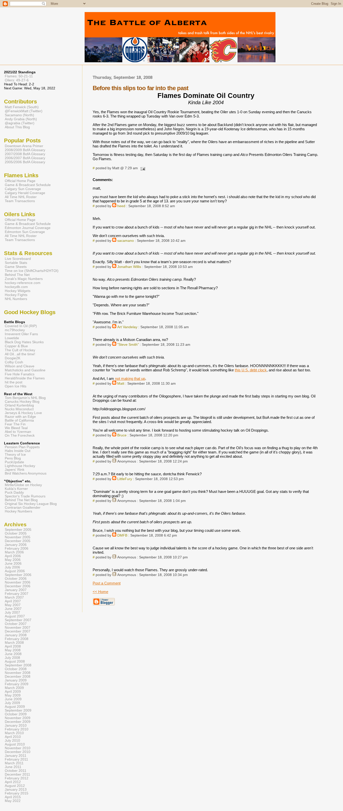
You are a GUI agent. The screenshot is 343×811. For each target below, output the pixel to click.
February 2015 (16, 793)
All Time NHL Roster (21, 197)
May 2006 (13, 560)
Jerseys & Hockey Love (23, 413)
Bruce (122, 435)
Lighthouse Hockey (20, 466)
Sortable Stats (16, 263)
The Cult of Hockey (20, 350)
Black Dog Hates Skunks (24, 342)
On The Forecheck (20, 435)
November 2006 (17, 582)
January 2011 (15, 756)
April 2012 (13, 782)
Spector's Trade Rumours (25, 496)
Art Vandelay (127, 327)
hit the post (13, 382)
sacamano (125, 241)
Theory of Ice (15, 454)
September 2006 (18, 575)
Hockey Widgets (17, 291)
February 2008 (16, 639)
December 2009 (17, 722)
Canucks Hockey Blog (22, 401)
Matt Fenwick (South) (22, 107)
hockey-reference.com (22, 283)
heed (121, 206)
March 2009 (14, 688)
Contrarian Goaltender (22, 507)
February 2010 (16, 729)
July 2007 (12, 612)
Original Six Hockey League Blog (31, 504)
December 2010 (17, 752)
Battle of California (19, 420)
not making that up (130, 378)
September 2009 (18, 710)
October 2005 (16, 533)
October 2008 (16, 669)
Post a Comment (107, 583)
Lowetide (12, 338)
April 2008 (13, 646)
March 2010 (14, 733)
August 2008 (15, 661)
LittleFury (124, 479)
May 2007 (13, 605)
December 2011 (17, 774)
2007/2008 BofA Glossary (25, 154)
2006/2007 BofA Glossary (25, 158)
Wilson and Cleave (19, 366)
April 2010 (13, 737)
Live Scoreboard (18, 259)
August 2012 (15, 786)
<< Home (100, 592)
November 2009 (17, 718)
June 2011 (13, 767)
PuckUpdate (14, 462)
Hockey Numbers (18, 511)
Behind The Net (17, 275)
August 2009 (15, 707)
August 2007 (15, 616)
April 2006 (13, 556)
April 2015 (13, 797)
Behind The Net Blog (21, 500)
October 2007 (16, 624)
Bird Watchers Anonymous (25, 473)
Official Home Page (20, 181)
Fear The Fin (15, 424)
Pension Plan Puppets (22, 447)
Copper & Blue (16, 346)
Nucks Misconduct (19, 409)
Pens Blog (13, 458)
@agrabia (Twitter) (19, 123)
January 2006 (16, 545)
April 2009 (13, 691)
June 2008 (13, 654)
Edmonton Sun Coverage (25, 232)
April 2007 (13, 601)
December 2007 (17, 631)
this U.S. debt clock (251, 370)
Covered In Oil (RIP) (21, 326)
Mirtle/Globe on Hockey (23, 485)
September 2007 (18, 620)
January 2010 (16, 725)
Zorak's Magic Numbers (24, 279)
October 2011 (15, 771)
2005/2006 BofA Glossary (25, 162)
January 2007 (16, 590)
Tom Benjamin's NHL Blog (25, 398)
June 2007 (13, 609)
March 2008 (14, 643)
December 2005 (17, 541)
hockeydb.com (16, 287)
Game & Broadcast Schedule (28, 185)
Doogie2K (12, 358)
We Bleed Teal (16, 428)
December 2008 (17, 676)
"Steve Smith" (128, 344)
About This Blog (17, 127)
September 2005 (18, 530)
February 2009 (16, 684)
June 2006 (13, 563)
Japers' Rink (14, 470)
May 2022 (13, 801)
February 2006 (16, 548)
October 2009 (16, 714)
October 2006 (16, 579)
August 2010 (15, 744)
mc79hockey (15, 330)
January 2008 (16, 635)
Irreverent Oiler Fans (21, 334)
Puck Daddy (14, 492)
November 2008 (17, 673)
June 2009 (13, 699)
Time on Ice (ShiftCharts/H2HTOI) (32, 271)
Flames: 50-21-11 (19, 76)
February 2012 (16, 778)
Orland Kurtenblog (19, 405)
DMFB (122, 535)
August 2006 (15, 571)
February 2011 (16, 759)
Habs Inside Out (17, 451)
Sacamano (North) (19, 115)
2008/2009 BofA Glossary (25, 150)
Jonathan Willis (129, 267)
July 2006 (12, 567)
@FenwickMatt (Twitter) (23, 111)
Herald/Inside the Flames (25, 378)
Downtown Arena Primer (24, 146)
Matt (120, 383)
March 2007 (14, 597)
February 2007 (16, 594)
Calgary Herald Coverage (25, 193)
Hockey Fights (16, 295)
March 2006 (14, 552)
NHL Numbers (16, 299)
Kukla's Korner (16, 489)
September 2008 (18, 665)
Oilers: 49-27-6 (17, 80)
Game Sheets (16, 267)
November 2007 (17, 627)
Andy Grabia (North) (21, 119)
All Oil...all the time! (20, 354)
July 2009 (12, 703)
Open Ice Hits (15, 386)
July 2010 (12, 740)
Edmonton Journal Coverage (27, 228)
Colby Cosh (14, 362)
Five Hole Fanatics (19, 374)
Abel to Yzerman (18, 432)
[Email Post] (142, 168)
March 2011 (14, 763)
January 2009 (16, 680)
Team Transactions (20, 201)
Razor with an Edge (20, 417)
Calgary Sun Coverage (23, 189)
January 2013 (16, 789)
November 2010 (17, 748)
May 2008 (13, 650)
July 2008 (12, 658)
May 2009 (13, 695)
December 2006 (17, 586)
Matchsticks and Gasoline (25, 370)
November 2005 (17, 537)
